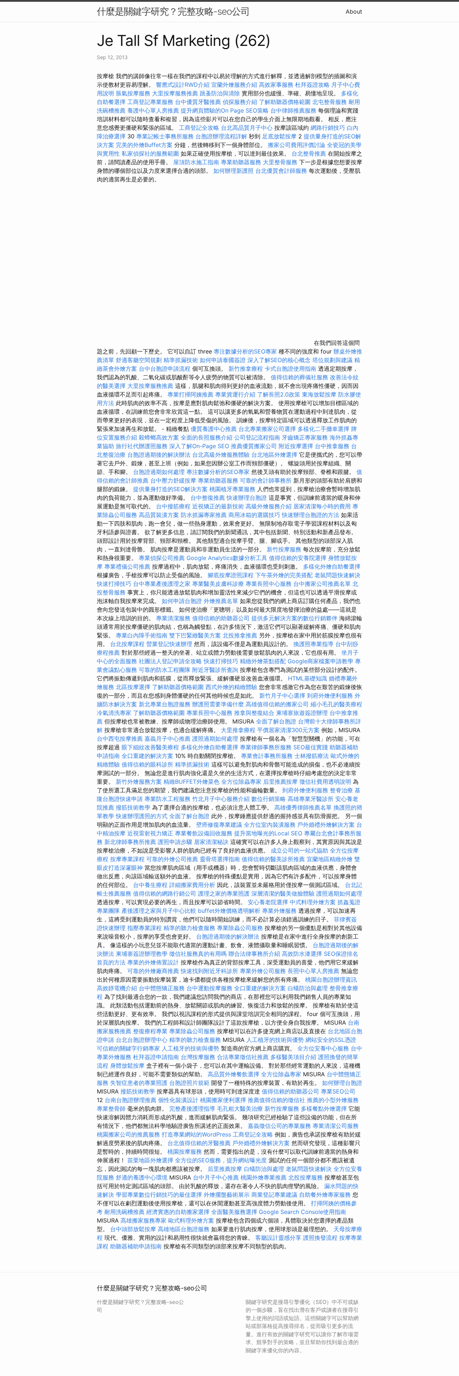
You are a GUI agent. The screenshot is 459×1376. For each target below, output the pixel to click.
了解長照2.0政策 (278, 394)
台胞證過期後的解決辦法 (158, 454)
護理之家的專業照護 (224, 893)
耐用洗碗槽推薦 (124, 1211)
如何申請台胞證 (182, 600)
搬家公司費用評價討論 (296, 144)
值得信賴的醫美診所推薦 (273, 859)
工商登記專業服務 (150, 101)
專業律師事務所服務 (266, 747)
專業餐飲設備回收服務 (203, 833)
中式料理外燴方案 (313, 902)
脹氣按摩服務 (134, 93)
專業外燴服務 (279, 910)
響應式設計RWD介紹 (182, 84)
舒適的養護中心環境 (141, 1177)
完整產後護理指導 (192, 1108)
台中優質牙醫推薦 (198, 101)
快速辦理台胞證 (247, 497)
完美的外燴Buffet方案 (144, 144)
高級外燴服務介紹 (269, 506)
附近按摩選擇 (297, 446)
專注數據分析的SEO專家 (245, 351)
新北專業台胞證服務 (164, 704)
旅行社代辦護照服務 (141, 446)
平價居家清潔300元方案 (288, 730)
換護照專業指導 (313, 643)
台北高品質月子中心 (247, 127)
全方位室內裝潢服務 (269, 824)
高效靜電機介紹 (117, 988)
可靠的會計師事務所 (266, 480)
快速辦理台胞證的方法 (310, 514)
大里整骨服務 (281, 162)
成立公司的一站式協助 (299, 850)
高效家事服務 (276, 84)
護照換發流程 (320, 1237)
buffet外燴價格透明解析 (229, 910)
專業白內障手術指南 (141, 635)
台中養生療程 (151, 884)
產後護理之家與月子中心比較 (159, 910)
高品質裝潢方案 (159, 514)
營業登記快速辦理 (169, 643)
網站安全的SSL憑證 (331, 1039)
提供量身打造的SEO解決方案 (170, 489)
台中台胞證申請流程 (164, 368)
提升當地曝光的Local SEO (268, 833)
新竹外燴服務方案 (139, 781)
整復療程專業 (150, 1031)
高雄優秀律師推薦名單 (303, 807)
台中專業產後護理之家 (161, 583)
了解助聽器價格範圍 (285, 101)
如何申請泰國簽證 (223, 360)
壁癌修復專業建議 (219, 824)
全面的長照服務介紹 (206, 437)
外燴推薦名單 (221, 600)
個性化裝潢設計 (178, 1100)
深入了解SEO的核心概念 (279, 360)
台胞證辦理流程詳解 (221, 136)
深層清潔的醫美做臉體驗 (282, 893)
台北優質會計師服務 (281, 170)
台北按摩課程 (128, 643)
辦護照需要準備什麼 (218, 704)
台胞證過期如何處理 (159, 471)
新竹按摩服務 (285, 549)
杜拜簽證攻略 (312, 84)
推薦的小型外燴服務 (333, 1100)
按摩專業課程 (128, 859)
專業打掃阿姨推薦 (190, 394)
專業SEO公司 (338, 1091)
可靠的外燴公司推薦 (172, 859)
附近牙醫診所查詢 (215, 669)
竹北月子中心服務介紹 (221, 798)
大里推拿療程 (239, 730)
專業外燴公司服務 (264, 970)
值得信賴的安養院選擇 (297, 557)
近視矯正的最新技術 (218, 506)
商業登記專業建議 (274, 1194)
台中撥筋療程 (174, 506)
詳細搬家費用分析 (192, 884)
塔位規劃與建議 (332, 360)
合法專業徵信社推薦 (243, 1057)
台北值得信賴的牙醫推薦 (199, 1143)
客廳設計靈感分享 (278, 1237)
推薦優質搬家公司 (254, 446)
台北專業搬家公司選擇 (267, 428)
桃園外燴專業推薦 (264, 1177)
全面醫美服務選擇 (234, 1211)
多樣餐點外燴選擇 (324, 1108)
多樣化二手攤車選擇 (323, 428)
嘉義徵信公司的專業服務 (279, 1125)
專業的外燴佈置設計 (153, 962)
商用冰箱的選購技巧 (254, 514)
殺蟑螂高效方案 (159, 437)
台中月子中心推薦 (216, 1177)
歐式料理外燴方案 (192, 1220)
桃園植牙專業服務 (232, 489)
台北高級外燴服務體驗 (221, 454)
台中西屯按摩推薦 (121, 738)
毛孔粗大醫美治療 (240, 1108)
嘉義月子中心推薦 (167, 738)
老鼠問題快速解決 (337, 575)
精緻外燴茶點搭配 (263, 661)
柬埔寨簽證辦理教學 (141, 953)
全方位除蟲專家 (241, 781)
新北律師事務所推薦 (130, 841)
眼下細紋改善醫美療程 (150, 747)
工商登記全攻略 (199, 127)
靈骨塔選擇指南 (220, 859)
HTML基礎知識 (307, 678)
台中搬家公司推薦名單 (322, 583)
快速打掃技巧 (114, 583)
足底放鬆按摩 (280, 136)
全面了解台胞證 (276, 721)
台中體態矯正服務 (162, 988)
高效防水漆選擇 (302, 953)
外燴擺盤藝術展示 (227, 1194)
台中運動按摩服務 (210, 988)
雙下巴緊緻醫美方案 (195, 635)
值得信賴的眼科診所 (147, 764)
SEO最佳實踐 (310, 747)
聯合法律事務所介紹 (254, 953)
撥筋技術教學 (134, 807)
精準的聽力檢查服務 (189, 927)
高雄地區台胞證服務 (183, 1229)
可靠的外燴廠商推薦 (153, 970)
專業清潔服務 (173, 618)
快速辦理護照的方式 (141, 816)
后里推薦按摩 (281, 781)
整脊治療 (341, 790)
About (354, 11)
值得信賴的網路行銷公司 (164, 893)
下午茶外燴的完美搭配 (284, 575)
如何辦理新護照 (233, 170)
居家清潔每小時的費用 (322, 506)
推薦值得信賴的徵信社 (276, 1100)
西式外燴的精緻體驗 (231, 687)
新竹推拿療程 (245, 368)
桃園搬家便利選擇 (223, 1100)
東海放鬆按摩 (320, 394)
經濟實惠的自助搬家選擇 (177, 1211)
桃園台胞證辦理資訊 (331, 979)
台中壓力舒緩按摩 (174, 480)
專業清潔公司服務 (336, 1125)
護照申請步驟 (175, 841)
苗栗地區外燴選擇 (150, 1160)
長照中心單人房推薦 (313, 970)
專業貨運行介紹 (235, 394)
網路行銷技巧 (328, 127)
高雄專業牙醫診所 (310, 798)
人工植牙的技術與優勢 (275, 1039)
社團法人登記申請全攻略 (170, 661)
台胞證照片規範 (189, 1082)
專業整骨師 (111, 1108)
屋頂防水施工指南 (196, 162)
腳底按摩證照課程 (231, 575)
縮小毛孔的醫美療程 (336, 704)
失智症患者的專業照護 (138, 1082)
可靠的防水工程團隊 (164, 669)
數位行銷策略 (268, 798)
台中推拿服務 (333, 446)
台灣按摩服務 (199, 1057)
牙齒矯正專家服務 (305, 437)
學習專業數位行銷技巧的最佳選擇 (159, 1194)
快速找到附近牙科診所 (209, 970)
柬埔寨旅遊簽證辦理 (302, 712)
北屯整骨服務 (330, 101)
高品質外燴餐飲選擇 (234, 1074)
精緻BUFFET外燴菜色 (192, 781)
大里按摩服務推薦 (176, 93)
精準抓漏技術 (181, 360)
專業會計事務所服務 (267, 755)
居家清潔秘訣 (211, 841)
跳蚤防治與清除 (220, 93)
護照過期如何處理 (215, 738)
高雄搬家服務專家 (143, 1220)
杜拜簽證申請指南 (156, 1057)
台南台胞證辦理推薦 (130, 1100)
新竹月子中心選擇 (282, 695)
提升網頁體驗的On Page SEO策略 (225, 110)
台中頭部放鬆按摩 (134, 1229)
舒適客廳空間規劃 (139, 360)
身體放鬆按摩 (128, 1065)
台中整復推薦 (207, 497)
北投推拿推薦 (240, 635)
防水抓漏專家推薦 (204, 514)
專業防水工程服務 (167, 798)
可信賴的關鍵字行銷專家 (128, 1048)
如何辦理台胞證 (342, 1082)
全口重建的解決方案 (147, 755)
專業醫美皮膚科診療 (218, 583)
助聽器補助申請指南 (136, 1246)
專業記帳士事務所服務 (165, 136)
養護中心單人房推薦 (153, 110)
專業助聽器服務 (241, 162)
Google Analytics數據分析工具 (226, 557)
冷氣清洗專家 (114, 712)
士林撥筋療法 (311, 755)
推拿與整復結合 (254, 712)
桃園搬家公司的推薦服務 (128, 1134)
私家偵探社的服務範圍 (150, 153)
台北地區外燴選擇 (274, 454)
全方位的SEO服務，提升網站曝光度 (221, 1160)
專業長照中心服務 (269, 583)
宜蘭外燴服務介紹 (234, 84)
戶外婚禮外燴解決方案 (326, 824)
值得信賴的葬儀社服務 (299, 377)
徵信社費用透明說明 (325, 781)
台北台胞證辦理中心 (141, 1039)
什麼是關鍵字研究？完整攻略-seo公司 (173, 11)
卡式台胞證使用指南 (290, 368)
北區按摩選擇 (134, 687)
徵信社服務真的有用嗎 (198, 953)
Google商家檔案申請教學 (320, 661)
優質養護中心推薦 (214, 428)
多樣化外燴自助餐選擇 (331, 566)
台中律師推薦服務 (293, 110)
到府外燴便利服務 (330, 695)
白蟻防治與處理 (308, 988)
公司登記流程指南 (257, 437)
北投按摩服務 (305, 1177)
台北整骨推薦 (309, 153)
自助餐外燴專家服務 (325, 1194)
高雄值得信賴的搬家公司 (277, 704)
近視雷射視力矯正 (150, 833)
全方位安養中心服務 (323, 1048)
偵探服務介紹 (240, 101)
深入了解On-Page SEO (199, 446)
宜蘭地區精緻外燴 (330, 859)
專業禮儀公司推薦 (127, 566)
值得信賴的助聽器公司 (221, 618)
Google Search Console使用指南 (302, 1211)
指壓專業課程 (145, 927)
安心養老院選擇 (268, 902)
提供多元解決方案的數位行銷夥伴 (294, 618)
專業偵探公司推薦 (162, 557)
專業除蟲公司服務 (240, 927)
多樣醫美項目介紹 (293, 1057)
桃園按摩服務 (185, 1151)
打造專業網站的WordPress (196, 1134)
